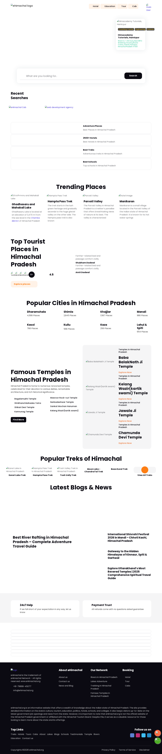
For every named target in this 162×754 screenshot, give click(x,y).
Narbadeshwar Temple (62, 402)
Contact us (64, 681)
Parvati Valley (93, 201)
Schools (65, 734)
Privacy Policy (108, 749)
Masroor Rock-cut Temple (63, 397)
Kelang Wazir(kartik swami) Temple (133, 389)
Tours (28, 734)
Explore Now (125, 443)
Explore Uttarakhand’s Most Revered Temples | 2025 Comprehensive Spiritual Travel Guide (129, 573)
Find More (18, 419)
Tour (123, 6)
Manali (141, 312)
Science (150, 29)
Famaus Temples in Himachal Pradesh (100, 695)
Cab (134, 6)
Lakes (50, 734)
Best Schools (90, 161)
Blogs (56, 734)
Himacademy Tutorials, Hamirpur (128, 36)
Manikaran (127, 201)
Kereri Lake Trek (17, 475)
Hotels (21, 734)
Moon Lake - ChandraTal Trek (93, 470)
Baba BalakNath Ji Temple (131, 362)
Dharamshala (36, 312)
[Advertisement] (81, 510)
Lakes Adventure (99, 681)
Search (133, 75)
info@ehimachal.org (23, 690)
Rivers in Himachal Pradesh (104, 677)
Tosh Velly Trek (68, 475)
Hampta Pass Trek (60, 201)
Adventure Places (92, 126)
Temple (88, 734)
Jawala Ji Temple (127, 413)
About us (63, 677)
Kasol (31, 325)
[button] (148, 6)
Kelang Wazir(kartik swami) (64, 410)
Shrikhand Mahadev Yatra (27, 403)
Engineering (140, 29)
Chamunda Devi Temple (130, 435)
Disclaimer (144, 749)
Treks (13, 734)
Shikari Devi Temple (24, 407)
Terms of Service (127, 749)
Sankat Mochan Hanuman (63, 406)
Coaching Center (126, 29)
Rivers (96, 734)
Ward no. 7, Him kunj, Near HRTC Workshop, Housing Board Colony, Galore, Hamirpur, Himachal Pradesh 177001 (130, 44)
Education (110, 6)
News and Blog (66, 685)
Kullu (67, 325)
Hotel (95, 6)
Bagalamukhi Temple (25, 398)
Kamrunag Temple (23, 411)
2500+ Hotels (90, 137)
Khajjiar (105, 312)
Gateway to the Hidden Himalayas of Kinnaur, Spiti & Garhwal (127, 554)
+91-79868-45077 (22, 686)
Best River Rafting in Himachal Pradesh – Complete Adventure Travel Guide (42, 542)
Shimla (68, 312)
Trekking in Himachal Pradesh (101, 687)
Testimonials (76, 734)
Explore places (22, 284)
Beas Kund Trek (119, 469)
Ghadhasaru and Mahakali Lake (23, 205)
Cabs (127, 685)
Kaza (103, 325)
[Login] (118, 32)
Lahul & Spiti (142, 326)
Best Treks (88, 149)
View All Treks (144, 475)
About (42, 734)
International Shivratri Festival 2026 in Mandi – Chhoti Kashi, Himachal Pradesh (128, 537)
